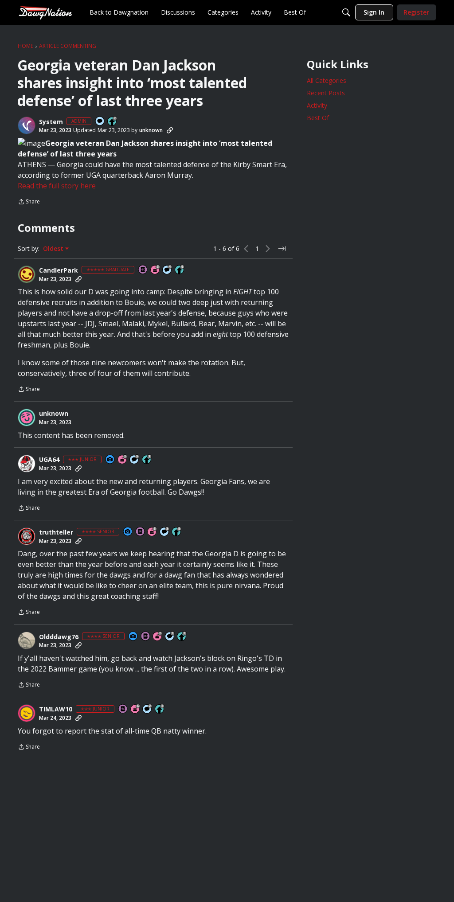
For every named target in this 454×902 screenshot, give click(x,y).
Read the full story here (57, 186)
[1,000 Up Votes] (180, 270)
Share (29, 202)
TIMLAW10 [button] (55, 709)
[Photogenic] (110, 460)
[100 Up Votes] (147, 460)
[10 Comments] (147, 709)
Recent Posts (326, 93)
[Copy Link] (169, 130)
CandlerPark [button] (58, 270)
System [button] (51, 122)
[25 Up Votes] (112, 121)
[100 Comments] (134, 460)
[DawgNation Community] (45, 12)
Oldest (54, 248)
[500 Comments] (167, 270)
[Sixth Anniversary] (135, 709)
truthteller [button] (56, 532)
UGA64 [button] (49, 460)
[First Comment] (100, 121)
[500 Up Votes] (177, 532)
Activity (317, 105)
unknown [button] (151, 130)
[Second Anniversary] (122, 460)
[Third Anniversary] (155, 270)
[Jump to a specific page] (282, 249)
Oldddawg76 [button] (58, 637)
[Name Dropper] (143, 270)
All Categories (326, 80)
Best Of (318, 117)
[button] (26, 125)
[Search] (346, 12)
